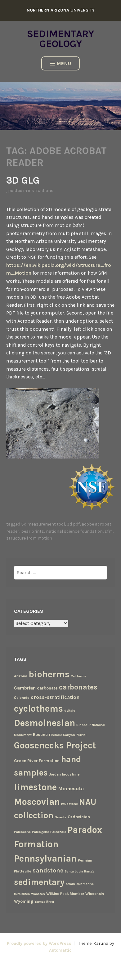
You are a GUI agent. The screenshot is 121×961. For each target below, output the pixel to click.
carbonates (78, 687)
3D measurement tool (43, 524)
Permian (85, 860)
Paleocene (22, 832)
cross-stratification (55, 697)
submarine (85, 884)
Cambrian (25, 688)
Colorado (21, 697)
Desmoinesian (44, 723)
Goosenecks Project (55, 745)
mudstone (69, 804)
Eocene (40, 734)
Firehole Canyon (62, 735)
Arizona (20, 676)
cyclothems (38, 708)
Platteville (22, 871)
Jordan (55, 774)
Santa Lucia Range (79, 871)
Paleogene (40, 832)
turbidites (22, 894)
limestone (35, 787)
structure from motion (29, 538)
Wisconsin (94, 893)
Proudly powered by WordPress (39, 943)
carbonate (47, 687)
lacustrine (71, 774)
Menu (64, 63)
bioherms (49, 674)
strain (70, 884)
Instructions (40, 190)
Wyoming (23, 901)
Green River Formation (37, 760)
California (78, 676)
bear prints (32, 531)
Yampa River (44, 902)
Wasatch (38, 894)
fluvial (81, 735)
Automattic (60, 950)
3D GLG (22, 180)
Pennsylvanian (45, 858)
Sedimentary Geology (60, 39)
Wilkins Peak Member (65, 893)
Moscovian (37, 801)
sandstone (48, 870)
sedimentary (39, 882)
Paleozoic (58, 832)
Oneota (60, 817)
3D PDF (73, 524)
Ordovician (79, 816)
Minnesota (71, 788)
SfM (109, 531)
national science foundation (74, 531)
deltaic (69, 711)
